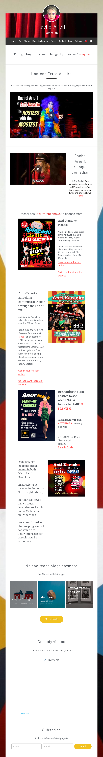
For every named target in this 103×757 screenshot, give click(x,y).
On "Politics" (21, 600)
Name (16, 746)
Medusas (47, 597)
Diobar (21, 336)
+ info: (80, 196)
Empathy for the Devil (77, 590)
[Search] (91, 41)
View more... (25, 713)
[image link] (36, 244)
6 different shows (48, 214)
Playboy (85, 54)
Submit (83, 746)
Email (47, 746)
